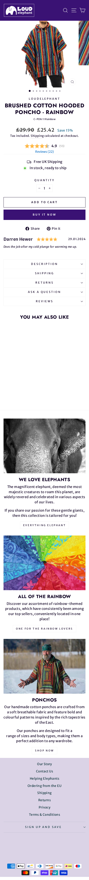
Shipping (37, 136)
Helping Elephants (44, 778)
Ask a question (44, 292)
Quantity (44, 180)
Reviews (44, 301)
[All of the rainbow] (44, 562)
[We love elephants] (44, 446)
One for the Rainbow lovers (44, 628)
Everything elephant (44, 525)
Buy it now (44, 214)
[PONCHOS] (44, 666)
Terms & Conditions (44, 815)
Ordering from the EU (44, 786)
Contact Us (44, 771)
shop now (44, 750)
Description (44, 264)
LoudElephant (44, 99)
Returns (44, 282)
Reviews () (44, 152)
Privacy (44, 807)
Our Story (44, 764)
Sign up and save (43, 827)
